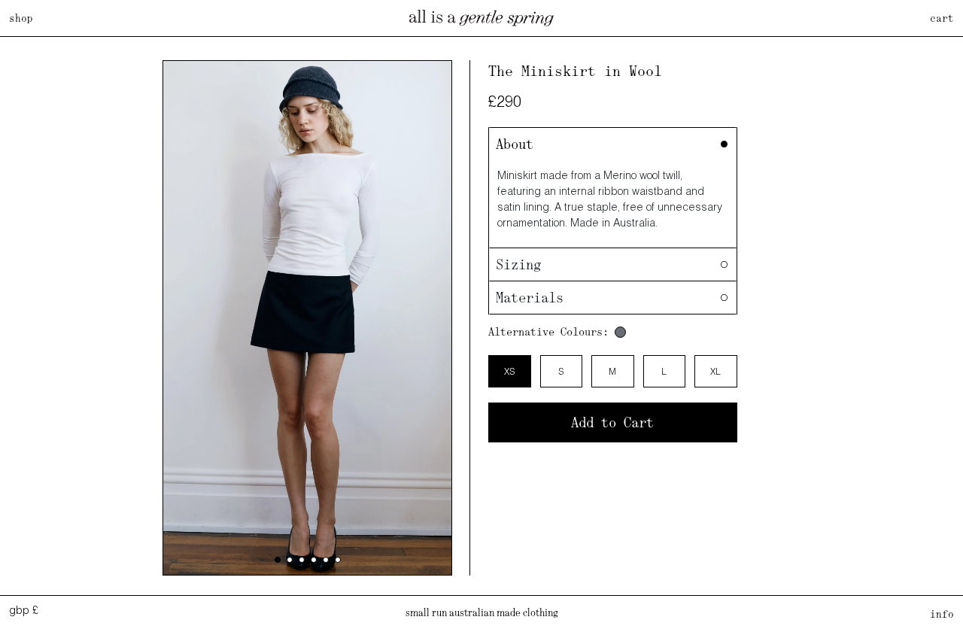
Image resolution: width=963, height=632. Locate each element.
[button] (278, 560)
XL (715, 371)
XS (509, 371)
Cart (942, 18)
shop (21, 18)
